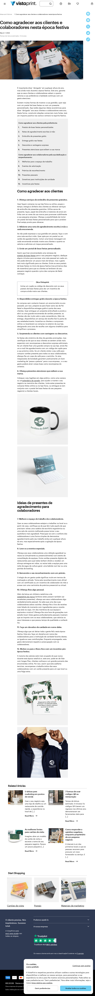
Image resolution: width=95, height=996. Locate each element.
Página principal (21, 983)
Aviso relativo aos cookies (41, 983)
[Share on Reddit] (88, 33)
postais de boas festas (26, 255)
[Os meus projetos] (69, 3)
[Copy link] (88, 39)
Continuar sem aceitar (81, 966)
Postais (37, 905)
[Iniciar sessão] (84, 3)
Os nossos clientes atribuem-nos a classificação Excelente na (59, 953)
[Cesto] (92, 3)
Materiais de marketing (72, 905)
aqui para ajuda (11, 933)
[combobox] (45, 3)
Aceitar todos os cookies (75, 988)
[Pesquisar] (50, 3)
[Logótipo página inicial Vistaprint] (23, 3)
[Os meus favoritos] (77, 3)
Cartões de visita (15, 905)
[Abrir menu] (4, 3)
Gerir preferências (42, 988)
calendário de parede (31, 380)
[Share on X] (88, 27)
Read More (29, 816)
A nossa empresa (41, 926)
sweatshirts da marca (26, 597)
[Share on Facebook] (88, 14)
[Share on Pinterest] (88, 20)
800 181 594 (9, 983)
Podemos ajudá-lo (41, 920)
